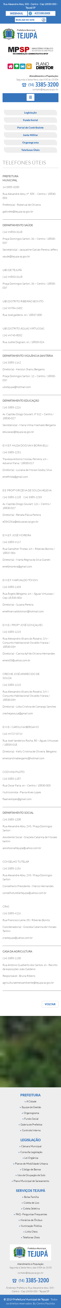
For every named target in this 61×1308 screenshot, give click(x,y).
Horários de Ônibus (30, 1220)
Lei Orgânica (31, 1157)
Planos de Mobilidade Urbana (31, 1163)
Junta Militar (30, 135)
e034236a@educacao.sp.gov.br (20, 521)
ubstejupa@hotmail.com (17, 387)
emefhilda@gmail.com (15, 476)
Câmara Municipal (31, 1146)
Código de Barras (31, 1169)
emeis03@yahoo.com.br (16, 660)
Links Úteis (30, 1231)
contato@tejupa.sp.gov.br (45, 89)
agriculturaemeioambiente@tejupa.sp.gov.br (28, 982)
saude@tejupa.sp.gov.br (16, 256)
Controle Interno (31, 1130)
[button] (41, 13)
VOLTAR (50, 1004)
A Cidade (30, 1101)
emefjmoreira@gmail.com (17, 566)
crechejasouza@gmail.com (18, 713)
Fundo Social (30, 120)
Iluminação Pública (31, 1225)
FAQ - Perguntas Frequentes (31, 1214)
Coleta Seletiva (31, 1208)
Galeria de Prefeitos (30, 1124)
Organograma (30, 142)
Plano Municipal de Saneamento (31, 1181)
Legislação (30, 112)
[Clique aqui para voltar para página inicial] (30, 34)
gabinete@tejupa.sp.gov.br (18, 211)
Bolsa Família (31, 1197)
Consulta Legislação (30, 1152)
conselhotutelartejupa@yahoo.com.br (24, 893)
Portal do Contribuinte (30, 127)
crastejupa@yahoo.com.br (18, 937)
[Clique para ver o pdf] (30, 66)
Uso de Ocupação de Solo (30, 1175)
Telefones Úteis (30, 149)
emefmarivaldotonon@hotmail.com (23, 611)
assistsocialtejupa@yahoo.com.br (22, 848)
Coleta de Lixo (31, 1202)
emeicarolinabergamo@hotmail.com (23, 758)
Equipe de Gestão (31, 1107)
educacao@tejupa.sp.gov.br (18, 432)
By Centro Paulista (44, 1303)
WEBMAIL (16, 13)
